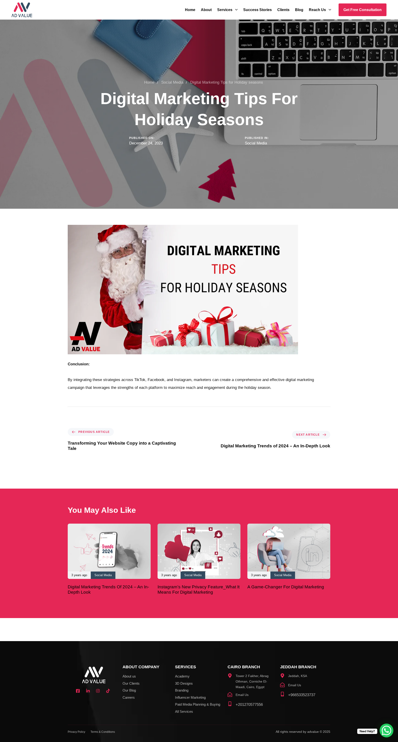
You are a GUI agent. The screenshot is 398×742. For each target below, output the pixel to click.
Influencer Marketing (190, 697)
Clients (283, 10)
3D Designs (184, 683)
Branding (181, 690)
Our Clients (131, 683)
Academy (182, 676)
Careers (129, 697)
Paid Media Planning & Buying (197, 704)
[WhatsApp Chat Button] (386, 730)
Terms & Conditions (103, 731)
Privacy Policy (76, 731)
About (206, 10)
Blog (299, 10)
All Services (184, 711)
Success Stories (257, 10)
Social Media (256, 143)
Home (190, 10)
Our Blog (129, 690)
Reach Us (317, 10)
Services (224, 10)
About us (129, 676)
